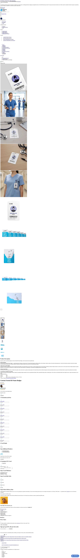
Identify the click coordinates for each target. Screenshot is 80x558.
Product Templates (5, 32)
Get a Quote (2, 55)
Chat (2, 510)
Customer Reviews (5, 27)
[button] (40, 17)
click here (18, 523)
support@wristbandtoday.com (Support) (9, 40)
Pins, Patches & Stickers (5, 51)
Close (1, 524)
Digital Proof (2, 466)
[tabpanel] (40, 465)
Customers (1, 537)
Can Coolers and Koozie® (6, 48)
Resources (1, 539)
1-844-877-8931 (3, 509)
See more (2, 395)
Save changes (5, 524)
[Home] (2, 57)
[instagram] (3, 43)
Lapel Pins (3, 50)
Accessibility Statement (28, 536)
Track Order (6, 538)
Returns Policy (19, 538)
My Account (4, 21)
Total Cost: (2, 512)
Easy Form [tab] (4, 463)
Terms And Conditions (17, 536)
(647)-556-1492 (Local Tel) (7, 38)
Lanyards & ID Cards (5, 47)
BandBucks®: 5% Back (5, 33)
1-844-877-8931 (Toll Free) (7, 37)
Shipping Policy (12, 536)
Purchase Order (10, 538)
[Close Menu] (1, 19)
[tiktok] (5, 43)
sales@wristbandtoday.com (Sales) (8, 39)
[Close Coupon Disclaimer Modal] (0, 3)
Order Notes (2, 468)
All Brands (3, 45)
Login (3, 23)
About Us (3, 26)
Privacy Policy (7, 536)
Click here (67, 491)
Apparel (3, 52)
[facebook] (1, 43)
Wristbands (3, 46)
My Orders (3, 22)
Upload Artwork (4, 31)
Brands (3, 44)
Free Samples (15, 538)
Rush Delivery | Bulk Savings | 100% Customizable (7, 0)
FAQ (4, 536)
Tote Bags (3, 49)
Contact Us (22, 536)
